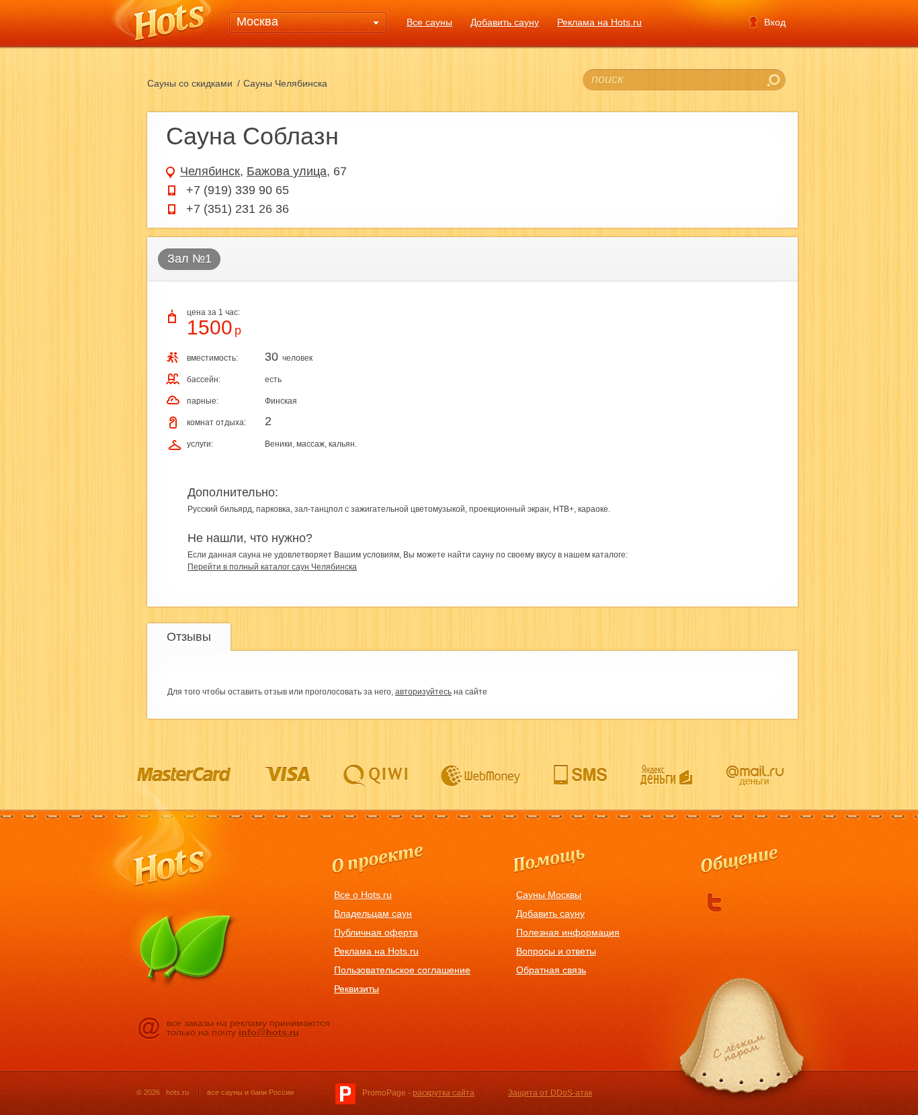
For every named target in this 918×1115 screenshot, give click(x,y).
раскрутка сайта (443, 1093)
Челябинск (210, 171)
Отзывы (189, 636)
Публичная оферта (376, 932)
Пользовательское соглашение (402, 970)
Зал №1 (189, 258)
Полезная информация (568, 932)
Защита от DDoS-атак (550, 1093)
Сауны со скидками (190, 83)
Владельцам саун (373, 913)
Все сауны (429, 22)
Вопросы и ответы (556, 951)
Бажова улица (287, 171)
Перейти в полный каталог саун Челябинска (272, 567)
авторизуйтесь (423, 692)
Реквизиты (356, 988)
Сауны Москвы (548, 894)
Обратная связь (551, 970)
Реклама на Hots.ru (599, 22)
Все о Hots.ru (363, 894)
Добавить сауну (504, 22)
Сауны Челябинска (285, 83)
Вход (775, 22)
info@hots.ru (269, 1032)
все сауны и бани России (250, 1092)
